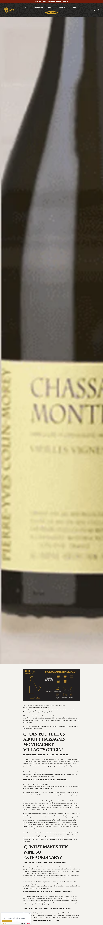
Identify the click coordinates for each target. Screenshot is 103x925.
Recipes (62, 7)
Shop (27, 7)
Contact (74, 7)
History (51, 7)
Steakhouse (38, 7)
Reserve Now (51, 12)
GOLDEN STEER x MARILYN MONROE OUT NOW (51, 1)
